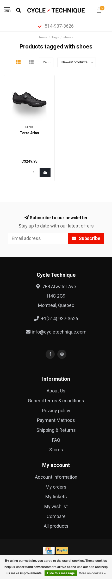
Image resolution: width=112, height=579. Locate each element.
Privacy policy (56, 410)
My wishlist (56, 506)
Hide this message (61, 573)
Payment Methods (56, 420)
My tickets (56, 496)
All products (56, 526)
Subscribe (89, 238)
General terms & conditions (56, 400)
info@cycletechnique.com (59, 332)
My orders (56, 487)
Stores (56, 449)
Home (42, 37)
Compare (56, 516)
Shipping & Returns (56, 430)
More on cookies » (92, 573)
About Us (56, 390)
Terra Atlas (29, 133)
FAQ (56, 440)
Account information (56, 477)
